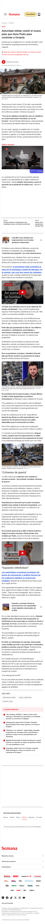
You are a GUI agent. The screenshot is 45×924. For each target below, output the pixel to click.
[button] (22, 292)
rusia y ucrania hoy (25, 697)
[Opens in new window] (7, 897)
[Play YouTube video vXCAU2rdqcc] (22, 292)
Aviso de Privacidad (9, 903)
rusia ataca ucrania (9, 697)
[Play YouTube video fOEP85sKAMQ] (22, 553)
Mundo (11, 23)
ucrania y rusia (8, 701)
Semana (4, 23)
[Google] (3, 897)
